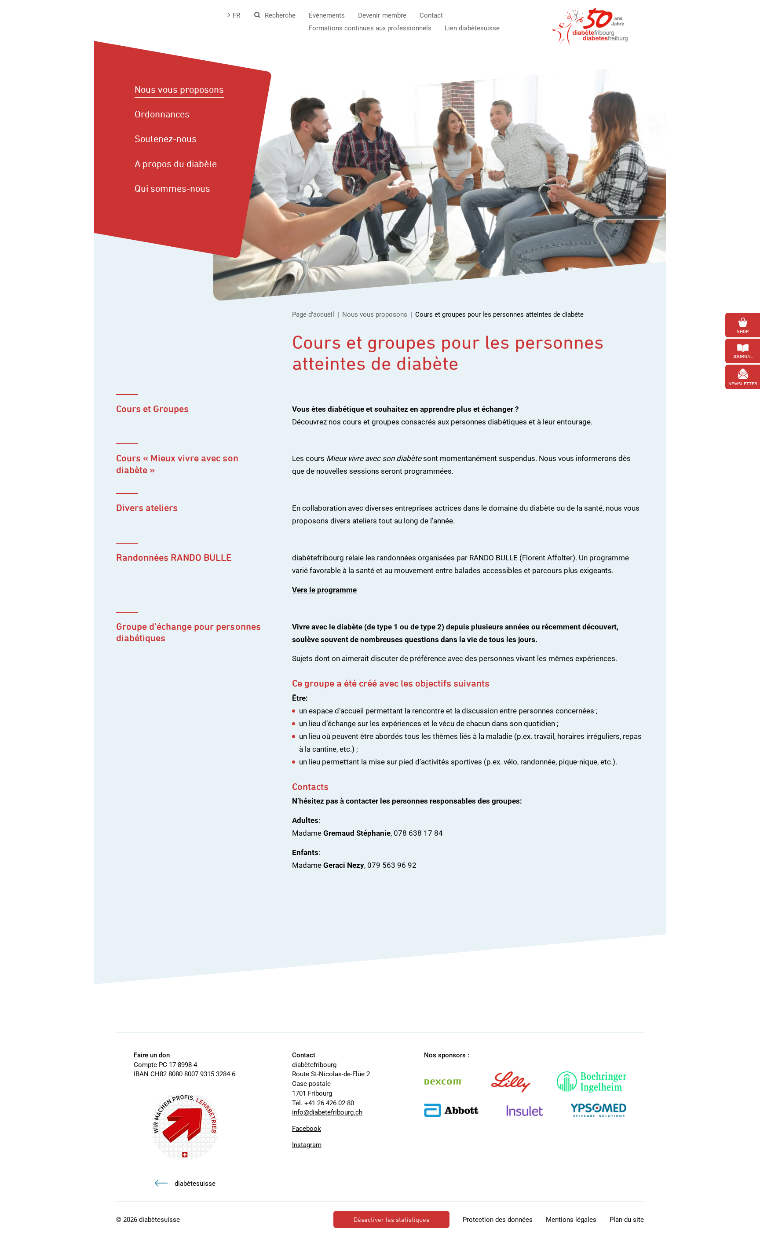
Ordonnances (162, 114)
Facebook (306, 1129)
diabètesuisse (195, 1184)
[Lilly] (519, 1082)
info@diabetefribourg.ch (327, 1112)
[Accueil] (590, 25)
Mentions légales (571, 1220)
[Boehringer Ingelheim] (600, 1082)
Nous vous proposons (179, 89)
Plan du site (627, 1220)
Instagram (307, 1145)
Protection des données (498, 1220)
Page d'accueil (313, 314)
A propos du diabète (176, 163)
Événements (327, 15)
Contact (431, 15)
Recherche (280, 15)
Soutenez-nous (166, 138)
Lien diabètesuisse (472, 28)
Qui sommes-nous (172, 188)
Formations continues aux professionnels (370, 28)
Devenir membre (382, 15)
